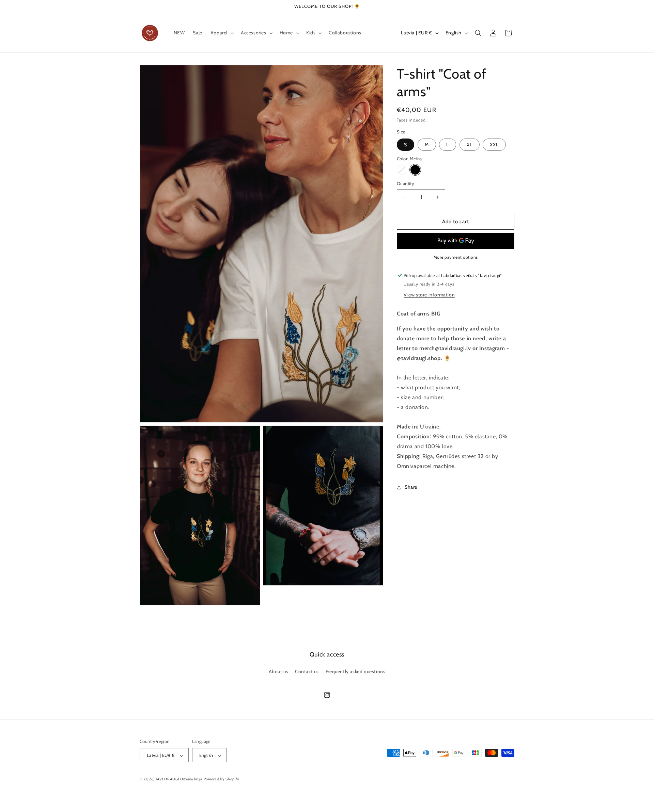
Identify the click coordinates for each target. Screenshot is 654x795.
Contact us (307, 671)
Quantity (405, 183)
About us (279, 671)
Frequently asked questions (356, 671)
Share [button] (411, 487)
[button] (221, 33)
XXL (494, 145)
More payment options (456, 257)
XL (469, 145)
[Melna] (415, 170)
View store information (429, 295)
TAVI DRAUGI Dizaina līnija (178, 779)
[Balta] (401, 170)
